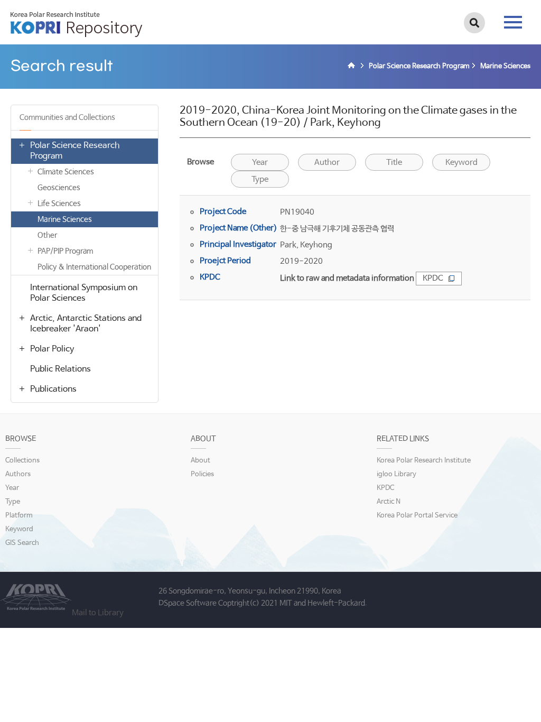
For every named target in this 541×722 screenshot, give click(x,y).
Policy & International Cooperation (94, 267)
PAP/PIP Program (65, 251)
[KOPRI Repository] (353, 66)
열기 (21, 145)
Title (394, 162)
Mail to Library (98, 612)
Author (327, 162)
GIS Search (22, 543)
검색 (474, 22)
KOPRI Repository (76, 24)
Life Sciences (59, 203)
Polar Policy (52, 349)
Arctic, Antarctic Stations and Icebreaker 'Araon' (86, 323)
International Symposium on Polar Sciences (83, 293)
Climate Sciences (66, 172)
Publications (53, 389)
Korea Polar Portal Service (417, 516)
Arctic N (388, 502)
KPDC (433, 278)
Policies (202, 474)
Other (47, 235)
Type (259, 179)
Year (260, 162)
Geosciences (59, 187)
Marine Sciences (65, 219)
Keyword (461, 162)
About (200, 461)
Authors (18, 474)
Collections (22, 461)
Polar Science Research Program (74, 151)
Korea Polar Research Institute (424, 461)
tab (513, 19)
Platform (19, 516)
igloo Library (396, 474)
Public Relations (60, 369)
